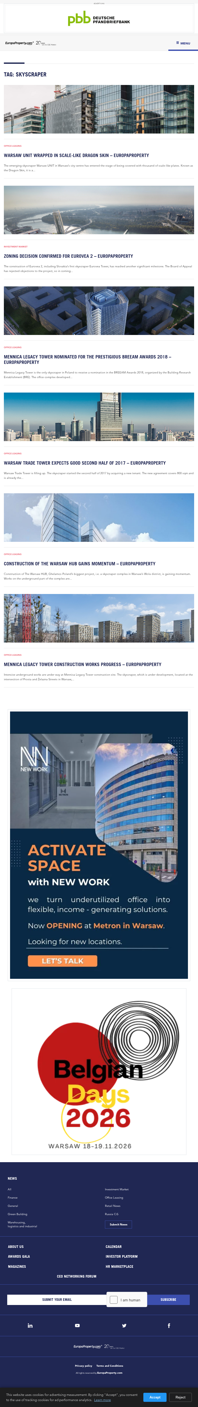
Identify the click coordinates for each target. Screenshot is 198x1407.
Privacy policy (83, 1365)
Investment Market (16, 246)
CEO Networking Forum (76, 1276)
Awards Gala (19, 1256)
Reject (180, 1397)
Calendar (114, 1246)
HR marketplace (119, 1266)
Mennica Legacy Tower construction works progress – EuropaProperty (82, 664)
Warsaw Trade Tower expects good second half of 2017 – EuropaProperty (85, 463)
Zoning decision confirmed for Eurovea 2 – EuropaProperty (68, 256)
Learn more (102, 1400)
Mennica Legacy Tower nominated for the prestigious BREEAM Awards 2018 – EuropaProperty (87, 359)
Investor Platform (122, 1256)
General (13, 1206)
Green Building (17, 1214)
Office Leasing (13, 146)
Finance (13, 1197)
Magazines (17, 1266)
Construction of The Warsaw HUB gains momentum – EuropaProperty (79, 563)
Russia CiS (111, 1214)
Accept (155, 1397)
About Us (16, 1246)
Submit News (118, 1224)
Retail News (112, 1206)
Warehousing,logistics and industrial (22, 1224)
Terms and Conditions (109, 1365)
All (9, 1189)
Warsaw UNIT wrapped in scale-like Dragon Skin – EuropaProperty (76, 155)
